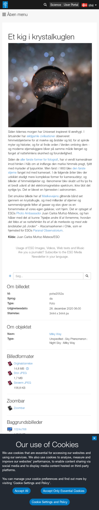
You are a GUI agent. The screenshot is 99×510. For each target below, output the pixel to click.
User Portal (71, 4)
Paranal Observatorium (48, 230)
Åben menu (17, 14)
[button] (27, 368)
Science (55, 4)
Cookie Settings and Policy (49, 502)
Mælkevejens (50, 196)
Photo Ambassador (28, 213)
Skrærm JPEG (22, 382)
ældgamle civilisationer (41, 136)
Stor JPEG (20, 373)
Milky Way (55, 334)
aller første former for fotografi (39, 159)
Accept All (21, 491)
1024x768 (20, 429)
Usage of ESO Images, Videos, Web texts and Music (50, 248)
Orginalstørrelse (23, 363)
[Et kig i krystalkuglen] (50, 85)
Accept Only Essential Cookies (63, 491)
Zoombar (19, 408)
